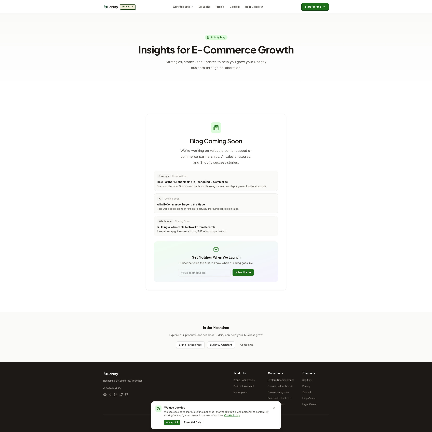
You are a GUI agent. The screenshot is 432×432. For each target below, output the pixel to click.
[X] (121, 394)
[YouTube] (105, 394)
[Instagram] (115, 394)
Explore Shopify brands (281, 380)
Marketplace (241, 392)
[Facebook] (110, 394)
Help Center (252, 6)
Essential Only (192, 422)
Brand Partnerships (190, 344)
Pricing (219, 6)
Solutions (204, 6)
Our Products (181, 6)
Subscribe (241, 272)
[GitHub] (126, 394)
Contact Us (246, 344)
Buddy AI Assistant (221, 344)
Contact (235, 6)
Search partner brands (280, 386)
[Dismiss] (274, 408)
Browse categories (278, 392)
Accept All (172, 422)
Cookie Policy (232, 415)
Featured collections (279, 398)
